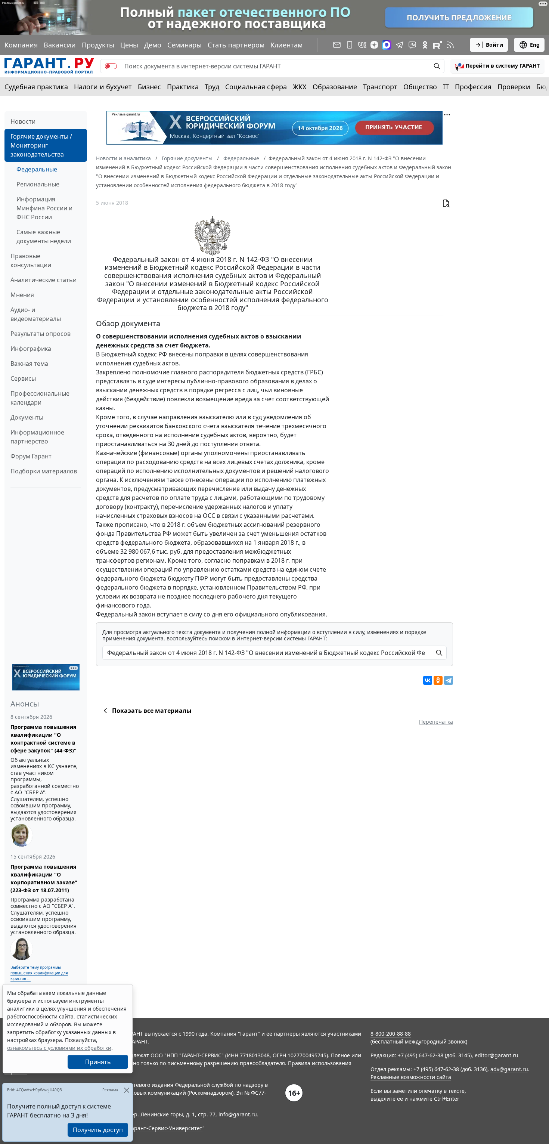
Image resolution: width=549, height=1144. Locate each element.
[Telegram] (448, 680)
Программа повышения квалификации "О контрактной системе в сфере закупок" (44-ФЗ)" (43, 738)
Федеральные (36, 169)
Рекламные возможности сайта (410, 1076)
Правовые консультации (30, 260)
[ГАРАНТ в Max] (386, 45)
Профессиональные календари (39, 397)
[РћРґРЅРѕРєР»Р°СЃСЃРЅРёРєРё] (438, 680)
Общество (420, 86)
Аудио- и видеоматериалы (35, 314)
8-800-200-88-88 (390, 1033)
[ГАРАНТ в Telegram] (399, 44)
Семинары (184, 44)
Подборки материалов (43, 471)
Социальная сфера (256, 86)
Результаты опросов (40, 334)
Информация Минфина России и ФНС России (44, 208)
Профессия (473, 86)
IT (446, 86)
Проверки (513, 86)
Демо (152, 44)
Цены (129, 44)
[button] (497, 66)
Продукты (98, 44)
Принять (98, 1062)
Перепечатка (436, 721)
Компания (21, 44)
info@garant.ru (237, 1114)
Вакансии (60, 44)
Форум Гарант (31, 456)
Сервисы (23, 378)
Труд (212, 86)
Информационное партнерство (37, 436)
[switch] (111, 66)
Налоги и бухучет (103, 86)
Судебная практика (36, 86)
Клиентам (286, 44)
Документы (26, 417)
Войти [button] (494, 44)
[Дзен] (374, 45)
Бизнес (149, 86)
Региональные (37, 184)
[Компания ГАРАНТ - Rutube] (437, 44)
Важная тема (29, 363)
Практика (183, 86)
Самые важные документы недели (43, 236)
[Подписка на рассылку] (336, 44)
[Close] (126, 1090)
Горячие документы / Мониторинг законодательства (41, 145)
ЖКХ (300, 86)
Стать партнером (236, 44)
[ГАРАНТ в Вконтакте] (362, 44)
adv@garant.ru (509, 1069)
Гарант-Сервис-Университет (165, 1128)
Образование (335, 86)
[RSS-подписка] (450, 44)
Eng (535, 44)
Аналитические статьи (43, 280)
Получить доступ (98, 1130)
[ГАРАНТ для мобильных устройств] (349, 44)
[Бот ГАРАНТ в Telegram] (412, 44)
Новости (22, 121)
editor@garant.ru (496, 1055)
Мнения (22, 295)
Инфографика (30, 348)
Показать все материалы (152, 711)
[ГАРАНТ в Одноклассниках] (425, 44)
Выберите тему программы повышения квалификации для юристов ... (39, 973)
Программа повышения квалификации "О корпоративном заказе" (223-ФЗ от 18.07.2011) (43, 878)
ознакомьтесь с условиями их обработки (59, 1047)
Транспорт (380, 86)
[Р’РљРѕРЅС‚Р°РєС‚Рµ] (427, 680)
